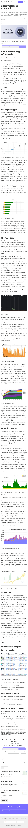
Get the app (20, 822)
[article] (14, 775)
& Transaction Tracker (19, 157)
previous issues (23, 641)
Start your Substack (10, 822)
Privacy (13, 818)
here (14, 725)
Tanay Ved (11, 18)
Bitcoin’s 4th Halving (6, 781)
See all (3, 800)
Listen (25, 18)
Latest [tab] (6, 767)
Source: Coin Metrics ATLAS (7, 157)
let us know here (5, 713)
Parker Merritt (4, 18)
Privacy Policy (23, 753)
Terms (16, 818)
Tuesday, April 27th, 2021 (7, 794)
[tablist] (4, 767)
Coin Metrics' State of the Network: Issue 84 (10, 772)
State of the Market (18, 699)
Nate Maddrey (9, 776)
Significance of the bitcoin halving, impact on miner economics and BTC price (10, 783)
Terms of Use (20, 751)
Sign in (25, 1)
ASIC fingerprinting (10, 442)
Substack (8, 825)
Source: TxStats (4, 314)
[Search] (25, 767)
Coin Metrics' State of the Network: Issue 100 (10, 791)
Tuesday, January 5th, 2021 (7, 774)
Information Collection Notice (13, 753)
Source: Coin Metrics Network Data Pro (10, 492)
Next (24, 762)
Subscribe (20, 1)
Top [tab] (2, 767)
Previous (5, 762)
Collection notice (22, 818)
